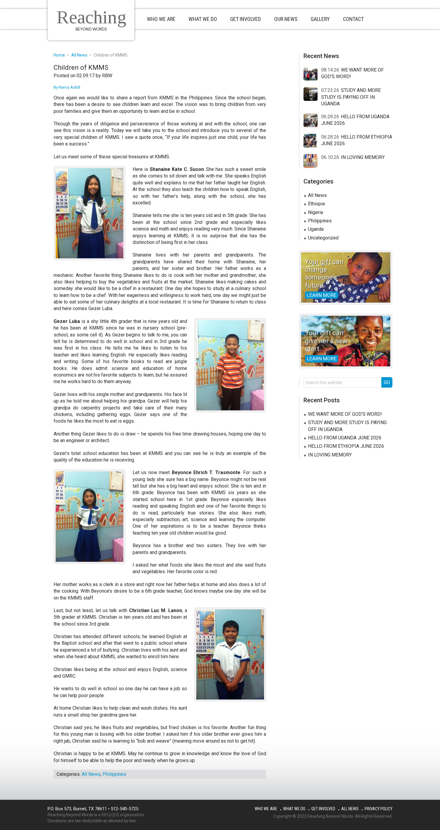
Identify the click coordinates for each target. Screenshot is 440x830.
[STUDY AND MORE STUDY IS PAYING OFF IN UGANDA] (312, 94)
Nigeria (315, 212)
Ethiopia (316, 204)
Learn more (321, 295)
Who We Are (266, 808)
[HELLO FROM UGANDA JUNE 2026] (312, 120)
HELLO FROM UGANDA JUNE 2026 (344, 438)
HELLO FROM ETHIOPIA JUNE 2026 (346, 446)
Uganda (316, 229)
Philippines (114, 774)
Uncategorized (323, 238)
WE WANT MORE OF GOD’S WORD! (345, 414)
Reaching (91, 17)
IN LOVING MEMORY (363, 157)
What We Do (294, 808)
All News (91, 774)
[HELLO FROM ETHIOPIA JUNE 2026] (312, 141)
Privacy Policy (378, 808)
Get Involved (323, 808)
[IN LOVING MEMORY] (312, 161)
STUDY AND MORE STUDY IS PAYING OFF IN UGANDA (351, 97)
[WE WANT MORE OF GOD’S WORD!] (312, 74)
